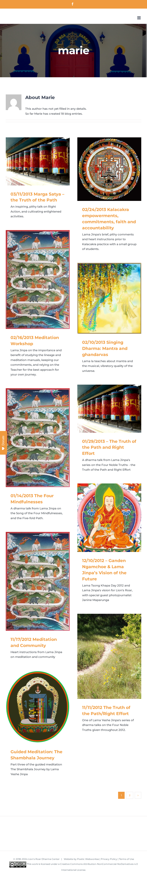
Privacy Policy (109, 859)
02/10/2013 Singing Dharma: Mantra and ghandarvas (104, 298)
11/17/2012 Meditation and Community (32, 581)
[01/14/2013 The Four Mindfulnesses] (38, 437)
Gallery (43, 161)
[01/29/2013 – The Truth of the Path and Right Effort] (109, 409)
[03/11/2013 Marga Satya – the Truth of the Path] (38, 161)
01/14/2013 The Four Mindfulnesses (32, 437)
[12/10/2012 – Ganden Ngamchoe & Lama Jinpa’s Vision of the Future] (109, 517)
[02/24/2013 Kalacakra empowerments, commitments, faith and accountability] (109, 169)
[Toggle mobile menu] (139, 18)
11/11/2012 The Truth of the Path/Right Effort (104, 656)
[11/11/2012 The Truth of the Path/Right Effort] (109, 656)
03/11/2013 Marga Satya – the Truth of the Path (32, 161)
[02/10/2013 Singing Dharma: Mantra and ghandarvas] (109, 298)
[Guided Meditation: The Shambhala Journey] (38, 707)
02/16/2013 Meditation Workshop (32, 279)
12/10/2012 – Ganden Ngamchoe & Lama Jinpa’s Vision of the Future (104, 517)
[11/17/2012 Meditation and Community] (38, 581)
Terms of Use (126, 859)
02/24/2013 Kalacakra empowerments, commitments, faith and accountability (104, 169)
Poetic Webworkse (88, 859)
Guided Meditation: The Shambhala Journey (32, 707)
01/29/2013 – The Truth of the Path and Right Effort (104, 408)
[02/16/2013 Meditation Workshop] (38, 279)
